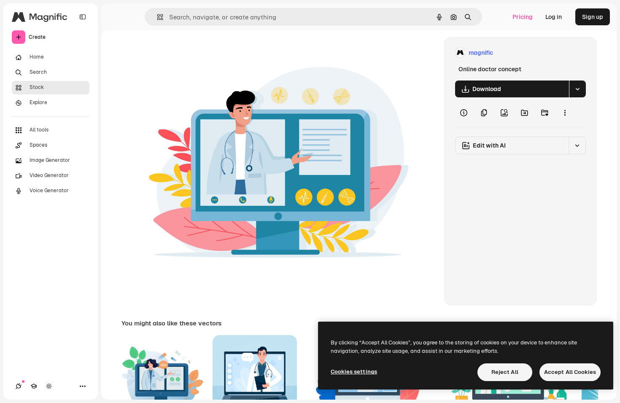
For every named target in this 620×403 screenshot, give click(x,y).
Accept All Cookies (570, 372)
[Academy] (33, 386)
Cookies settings (354, 371)
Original (199, 53)
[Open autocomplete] (156, 17)
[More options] (564, 112)
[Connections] (18, 386)
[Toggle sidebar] (82, 17)
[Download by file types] (577, 89)
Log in (553, 17)
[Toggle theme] (49, 386)
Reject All (504, 372)
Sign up (592, 17)
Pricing (522, 17)
